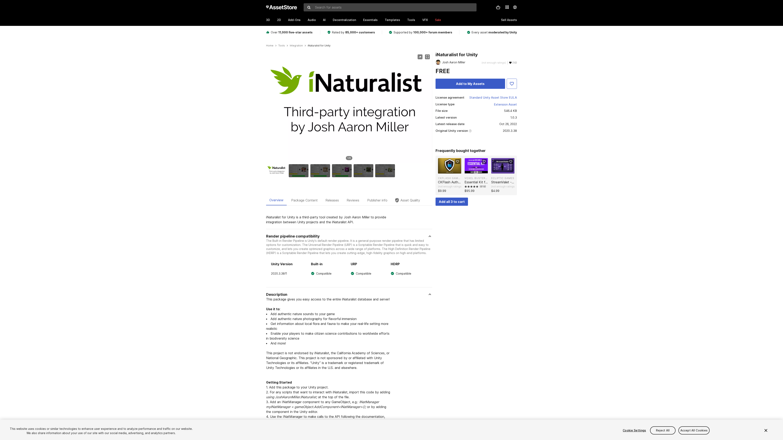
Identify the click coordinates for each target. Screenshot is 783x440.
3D (268, 20)
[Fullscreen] (427, 56)
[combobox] (390, 7)
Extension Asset (505, 104)
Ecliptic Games (502, 178)
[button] (498, 7)
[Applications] (507, 7)
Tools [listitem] (281, 45)
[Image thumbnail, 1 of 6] (278, 170)
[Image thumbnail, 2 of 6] (299, 170)
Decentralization (344, 20)
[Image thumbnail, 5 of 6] (364, 170)
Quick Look (452, 170)
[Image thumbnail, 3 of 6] (321, 170)
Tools (411, 20)
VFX (425, 20)
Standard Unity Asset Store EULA (493, 97)
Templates (392, 20)
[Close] (765, 430)
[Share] (420, 56)
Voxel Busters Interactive (476, 178)
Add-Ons (294, 20)
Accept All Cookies (694, 430)
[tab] (276, 200)
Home (269, 45)
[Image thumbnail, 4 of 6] (343, 170)
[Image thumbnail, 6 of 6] (386, 170)
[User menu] (515, 7)
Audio (312, 20)
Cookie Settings (634, 430)
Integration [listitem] (296, 45)
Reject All (663, 430)
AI (324, 20)
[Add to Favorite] (512, 84)
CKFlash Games (449, 178)
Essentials (370, 20)
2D (279, 20)
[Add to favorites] (457, 161)
